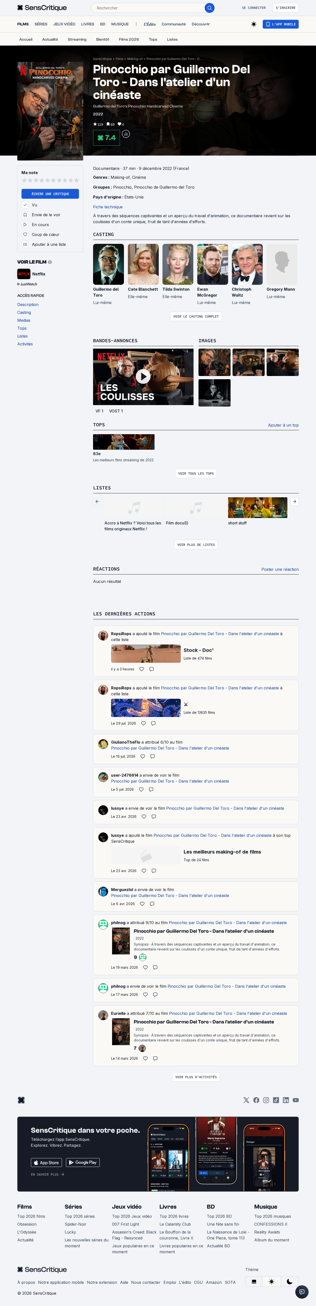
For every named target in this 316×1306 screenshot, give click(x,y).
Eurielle (118, 1013)
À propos (26, 1282)
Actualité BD (218, 1245)
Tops (99, 424)
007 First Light (125, 1224)
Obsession (27, 1224)
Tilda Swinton (176, 289)
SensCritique (102, 59)
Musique (265, 1206)
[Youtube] (296, 1102)
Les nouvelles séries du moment (86, 1242)
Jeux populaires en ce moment (133, 1248)
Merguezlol (122, 889)
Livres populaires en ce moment (181, 1248)
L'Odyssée (26, 1232)
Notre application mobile (61, 1282)
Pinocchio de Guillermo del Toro (164, 187)
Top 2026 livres (174, 1216)
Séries (73, 1206)
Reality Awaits (267, 1232)
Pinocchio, (123, 187)
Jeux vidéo (127, 1206)
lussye (117, 808)
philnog (118, 922)
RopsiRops (121, 633)
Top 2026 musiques (272, 1216)
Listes (102, 487)
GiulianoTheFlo (125, 742)
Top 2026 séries (80, 1216)
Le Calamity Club (175, 1224)
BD (211, 1206)
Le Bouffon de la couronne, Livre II (176, 1235)
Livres (168, 1206)
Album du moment (271, 1239)
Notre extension (102, 1282)
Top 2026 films (31, 1216)
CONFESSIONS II (270, 1224)
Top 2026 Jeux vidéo (132, 1216)
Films (119, 59)
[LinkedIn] (286, 1102)
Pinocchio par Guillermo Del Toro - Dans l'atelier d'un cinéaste (175, 59)
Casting (103, 234)
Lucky (70, 1232)
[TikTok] (276, 1102)
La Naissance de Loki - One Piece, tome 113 (228, 1235)
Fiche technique (108, 206)
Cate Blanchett (143, 289)
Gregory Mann (281, 289)
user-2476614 (124, 775)
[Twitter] (246, 1102)
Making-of (135, 59)
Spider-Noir (75, 1224)
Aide (124, 1282)
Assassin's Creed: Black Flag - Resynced (134, 1235)
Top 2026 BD (219, 1216)
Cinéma (139, 177)
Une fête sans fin (223, 1224)
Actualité (25, 1239)
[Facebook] (256, 1102)
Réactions (106, 569)
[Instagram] (266, 1102)
